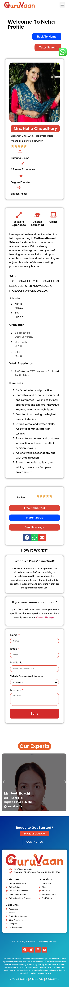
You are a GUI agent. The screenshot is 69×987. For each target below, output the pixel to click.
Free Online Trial (34, 508)
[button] (62, 5)
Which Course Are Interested (27, 676)
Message (16, 690)
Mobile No (16, 662)
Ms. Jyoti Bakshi (17, 793)
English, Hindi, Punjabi (18, 802)
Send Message (34, 527)
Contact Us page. (45, 617)
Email (13, 649)
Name (14, 635)
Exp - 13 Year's (13, 798)
